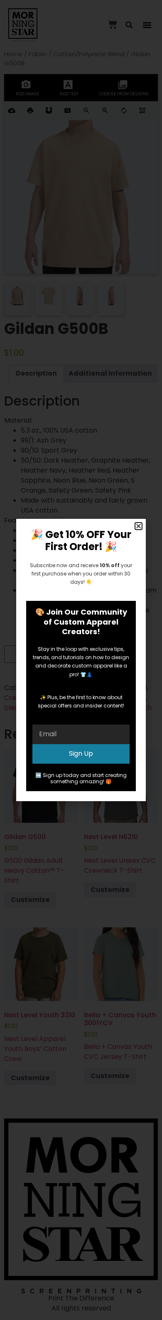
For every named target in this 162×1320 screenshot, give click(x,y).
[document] (81, 660)
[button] (138, 526)
